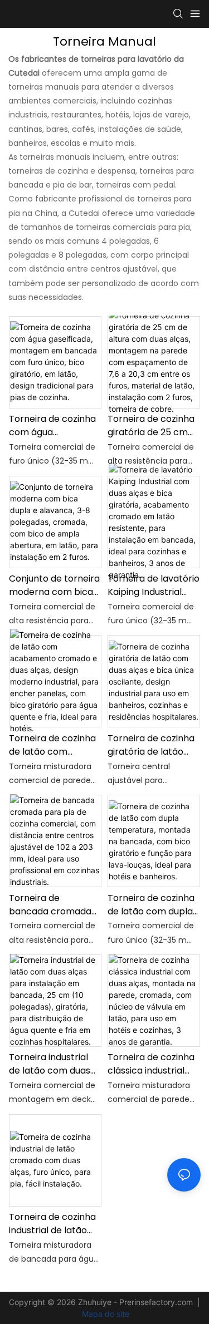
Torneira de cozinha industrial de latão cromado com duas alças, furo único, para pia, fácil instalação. (52, 1223)
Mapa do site (104, 1313)
